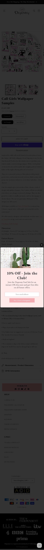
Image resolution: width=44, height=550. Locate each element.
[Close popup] (42, 245)
